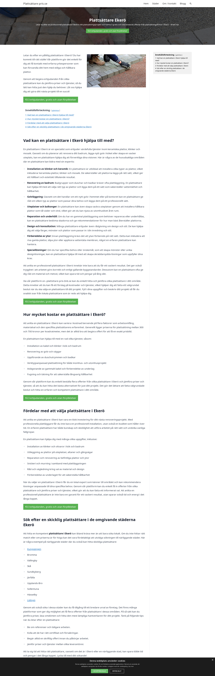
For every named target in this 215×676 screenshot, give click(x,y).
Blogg (183, 3)
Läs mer (131, 666)
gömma (55, 110)
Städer (155, 3)
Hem (146, 3)
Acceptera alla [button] (100, 671)
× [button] (212, 660)
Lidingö (31, 600)
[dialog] (107, 667)
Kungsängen (34, 549)
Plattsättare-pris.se (35, 3)
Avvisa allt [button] (116, 671)
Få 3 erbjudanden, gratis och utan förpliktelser (107, 31)
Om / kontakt (169, 3)
